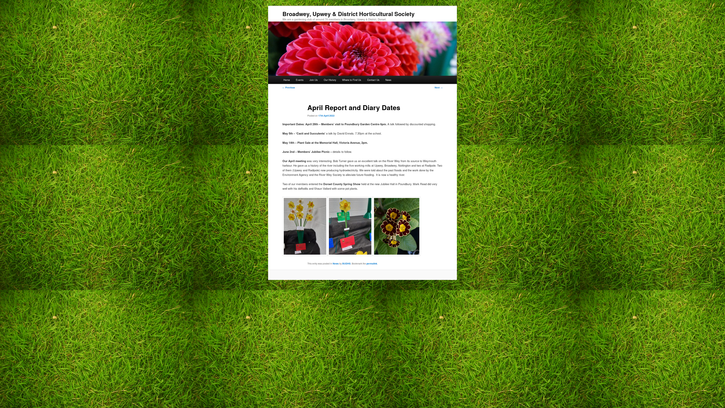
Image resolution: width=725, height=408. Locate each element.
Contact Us (373, 80)
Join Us (313, 80)
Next (439, 87)
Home (286, 80)
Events (300, 80)
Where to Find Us (351, 80)
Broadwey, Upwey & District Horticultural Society (348, 14)
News (388, 80)
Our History (330, 80)
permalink (371, 263)
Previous (288, 87)
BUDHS (346, 263)
